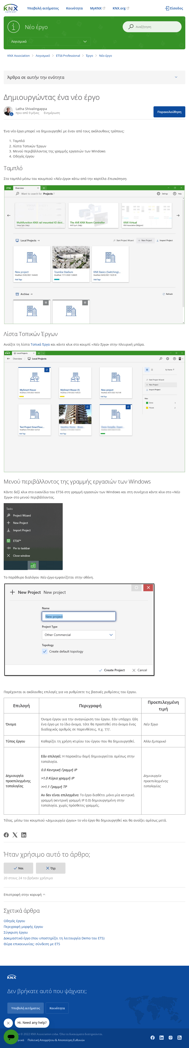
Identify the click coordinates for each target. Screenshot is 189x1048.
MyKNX (96, 8)
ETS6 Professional (68, 55)
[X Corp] (15, 834)
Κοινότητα (74, 8)
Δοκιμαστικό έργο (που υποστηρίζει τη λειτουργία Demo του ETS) (54, 938)
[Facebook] (6, 834)
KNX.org (119, 8)
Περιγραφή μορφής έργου (23, 927)
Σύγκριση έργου (16, 932)
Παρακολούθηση (169, 112)
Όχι (53, 868)
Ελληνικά (18, 1040)
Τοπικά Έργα (40, 344)
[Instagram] (171, 1038)
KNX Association (18, 55)
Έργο (89, 55)
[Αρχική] (11, 8)
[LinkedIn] (23, 834)
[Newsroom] (179, 1038)
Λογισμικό (43, 55)
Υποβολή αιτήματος (43, 8)
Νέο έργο (105, 55)
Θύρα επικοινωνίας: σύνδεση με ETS (32, 944)
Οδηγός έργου (14, 921)
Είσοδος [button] (176, 8)
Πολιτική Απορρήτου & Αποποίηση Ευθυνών (56, 1040)
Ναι (21, 868)
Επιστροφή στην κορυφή (23, 894)
